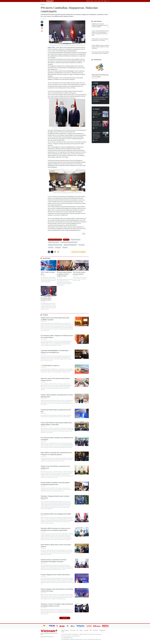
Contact (62, 631)
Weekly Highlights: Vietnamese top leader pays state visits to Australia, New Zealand (97, 135)
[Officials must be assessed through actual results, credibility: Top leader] (82, 321)
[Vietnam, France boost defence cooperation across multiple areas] (82, 470)
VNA (90, 630)
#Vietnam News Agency (75, 239)
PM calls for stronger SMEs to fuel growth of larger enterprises (100, 99)
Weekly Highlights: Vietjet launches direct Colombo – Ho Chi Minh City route (97, 123)
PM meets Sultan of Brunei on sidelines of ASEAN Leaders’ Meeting (64, 274)
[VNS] (80, 626)
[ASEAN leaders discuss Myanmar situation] (81, 265)
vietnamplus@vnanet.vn (68, 637)
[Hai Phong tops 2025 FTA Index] (100, 67)
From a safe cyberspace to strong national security (97, 113)
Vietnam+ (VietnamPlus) (50, 1)
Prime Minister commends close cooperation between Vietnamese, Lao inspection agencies (56, 453)
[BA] (105, 626)
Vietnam (65, 247)
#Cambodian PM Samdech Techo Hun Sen (69, 242)
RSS (77, 630)
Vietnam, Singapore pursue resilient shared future (55, 574)
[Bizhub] (72, 626)
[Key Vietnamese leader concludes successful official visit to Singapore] (82, 441)
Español (99, 1)
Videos (96, 83)
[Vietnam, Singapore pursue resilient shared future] (82, 578)
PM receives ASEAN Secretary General (46, 299)
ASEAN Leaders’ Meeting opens (47, 273)
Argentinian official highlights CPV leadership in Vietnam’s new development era (55, 351)
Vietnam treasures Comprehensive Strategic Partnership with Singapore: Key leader (53, 560)
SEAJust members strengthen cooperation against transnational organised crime (55, 483)
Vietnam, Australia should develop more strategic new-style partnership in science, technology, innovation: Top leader (100, 33)
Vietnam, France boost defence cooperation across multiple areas (55, 467)
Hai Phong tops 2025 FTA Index (100, 76)
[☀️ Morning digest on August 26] (82, 369)
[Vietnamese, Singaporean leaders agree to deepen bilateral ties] (82, 499)
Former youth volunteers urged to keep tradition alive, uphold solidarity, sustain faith (56, 423)
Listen (96, 116)
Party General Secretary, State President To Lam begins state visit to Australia (100, 52)
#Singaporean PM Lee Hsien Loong (55, 244)
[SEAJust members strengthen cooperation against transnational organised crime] (82, 486)
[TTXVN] (51, 626)
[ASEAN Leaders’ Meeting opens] (49, 265)
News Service (95, 630)
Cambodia (82, 244)
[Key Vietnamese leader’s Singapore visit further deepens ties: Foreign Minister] (82, 339)
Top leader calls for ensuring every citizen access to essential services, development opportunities (55, 529)
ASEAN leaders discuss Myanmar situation (79, 273)
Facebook (42, 22)
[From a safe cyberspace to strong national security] (105, 114)
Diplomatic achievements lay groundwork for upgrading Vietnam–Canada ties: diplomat (99, 25)
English (92, 1)
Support (81, 630)
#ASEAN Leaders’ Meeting (54, 242)
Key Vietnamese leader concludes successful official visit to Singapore (57, 438)
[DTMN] (97, 626)
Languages (86, 630)
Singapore (59, 247)
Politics (43, 4)
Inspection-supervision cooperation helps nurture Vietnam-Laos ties (55, 379)
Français (95, 1)
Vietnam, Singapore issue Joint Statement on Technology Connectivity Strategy (57, 590)
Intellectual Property (65, 630)
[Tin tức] (62, 626)
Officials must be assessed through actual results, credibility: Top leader (55, 319)
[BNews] (67, 626)
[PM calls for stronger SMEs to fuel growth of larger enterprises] (100, 90)
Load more (64, 618)
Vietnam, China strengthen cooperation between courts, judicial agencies (57, 396)
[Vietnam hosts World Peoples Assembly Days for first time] (82, 413)
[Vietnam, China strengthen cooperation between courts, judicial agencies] (82, 398)
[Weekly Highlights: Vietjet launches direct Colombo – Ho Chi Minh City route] (105, 124)
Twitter (42, 25)
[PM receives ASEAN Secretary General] (49, 291)
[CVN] (89, 626)
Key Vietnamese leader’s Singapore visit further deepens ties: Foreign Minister (57, 336)
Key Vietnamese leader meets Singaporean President (56, 514)
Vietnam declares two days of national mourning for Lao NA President (100, 39)
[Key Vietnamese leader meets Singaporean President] (82, 517)
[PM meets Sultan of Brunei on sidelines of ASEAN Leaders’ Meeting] (65, 265)
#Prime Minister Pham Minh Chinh (55, 239)
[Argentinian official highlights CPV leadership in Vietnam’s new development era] (82, 354)
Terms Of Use (72, 630)
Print (42, 28)
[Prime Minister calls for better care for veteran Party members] (82, 548)
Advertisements (102, 630)
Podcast (97, 109)
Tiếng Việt (88, 1)
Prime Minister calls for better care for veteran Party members (56, 545)
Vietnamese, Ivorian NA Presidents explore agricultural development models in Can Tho (57, 605)
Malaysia (51, 247)
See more (45, 315)
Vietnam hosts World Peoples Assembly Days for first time (56, 410)
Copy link (42, 31)
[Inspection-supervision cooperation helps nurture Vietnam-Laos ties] (82, 382)
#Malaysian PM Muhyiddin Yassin (70, 244)
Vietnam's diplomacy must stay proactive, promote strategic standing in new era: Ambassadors (100, 47)
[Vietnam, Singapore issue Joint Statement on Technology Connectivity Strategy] (82, 592)
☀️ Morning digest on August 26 (50, 365)
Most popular (98, 21)
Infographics (97, 59)
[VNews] (57, 626)
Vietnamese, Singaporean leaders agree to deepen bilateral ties (55, 497)
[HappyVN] (44, 626)
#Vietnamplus (66, 239)
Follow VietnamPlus (75, 251)
